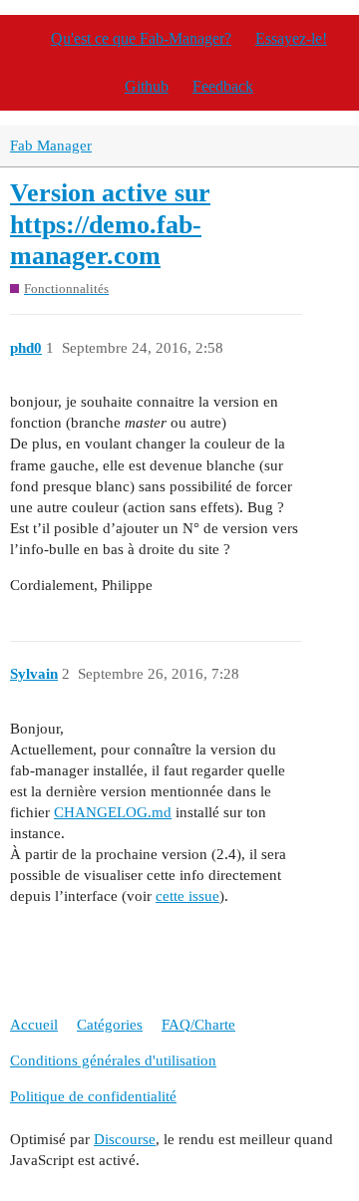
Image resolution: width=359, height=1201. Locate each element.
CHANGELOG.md (113, 812)
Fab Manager (51, 145)
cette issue (187, 896)
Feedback (222, 86)
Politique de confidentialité (93, 1096)
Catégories (110, 1025)
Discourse (125, 1139)
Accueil (34, 1025)
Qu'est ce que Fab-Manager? (141, 38)
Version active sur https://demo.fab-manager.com (110, 224)
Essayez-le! (291, 38)
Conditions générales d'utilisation (113, 1060)
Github (147, 86)
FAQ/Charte (198, 1025)
